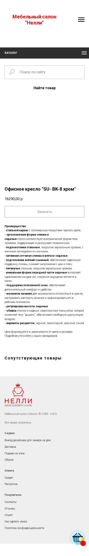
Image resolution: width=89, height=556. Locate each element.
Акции (9, 515)
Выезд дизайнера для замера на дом (28, 440)
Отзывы (10, 508)
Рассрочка (11, 484)
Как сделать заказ (16, 521)
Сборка (9, 459)
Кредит (9, 477)
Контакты (10, 502)
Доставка (10, 446)
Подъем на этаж (15, 453)
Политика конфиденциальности (24, 528)
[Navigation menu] (81, 19)
